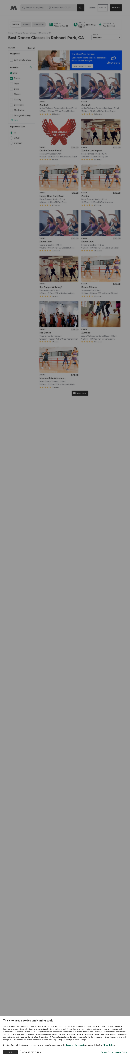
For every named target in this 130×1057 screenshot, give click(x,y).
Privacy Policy (108, 1045)
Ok (10, 1052)
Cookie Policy (121, 1052)
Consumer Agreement (75, 1045)
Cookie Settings (31, 1052)
